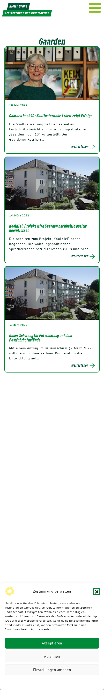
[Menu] (95, 8)
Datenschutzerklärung (27, 681)
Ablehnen (52, 656)
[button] (96, 591)
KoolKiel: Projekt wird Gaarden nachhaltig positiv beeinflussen (48, 228)
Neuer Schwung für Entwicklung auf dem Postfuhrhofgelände (40, 337)
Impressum (84, 681)
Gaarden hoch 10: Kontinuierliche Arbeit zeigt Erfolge (50, 115)
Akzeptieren (52, 643)
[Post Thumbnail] (52, 73)
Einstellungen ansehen (52, 669)
